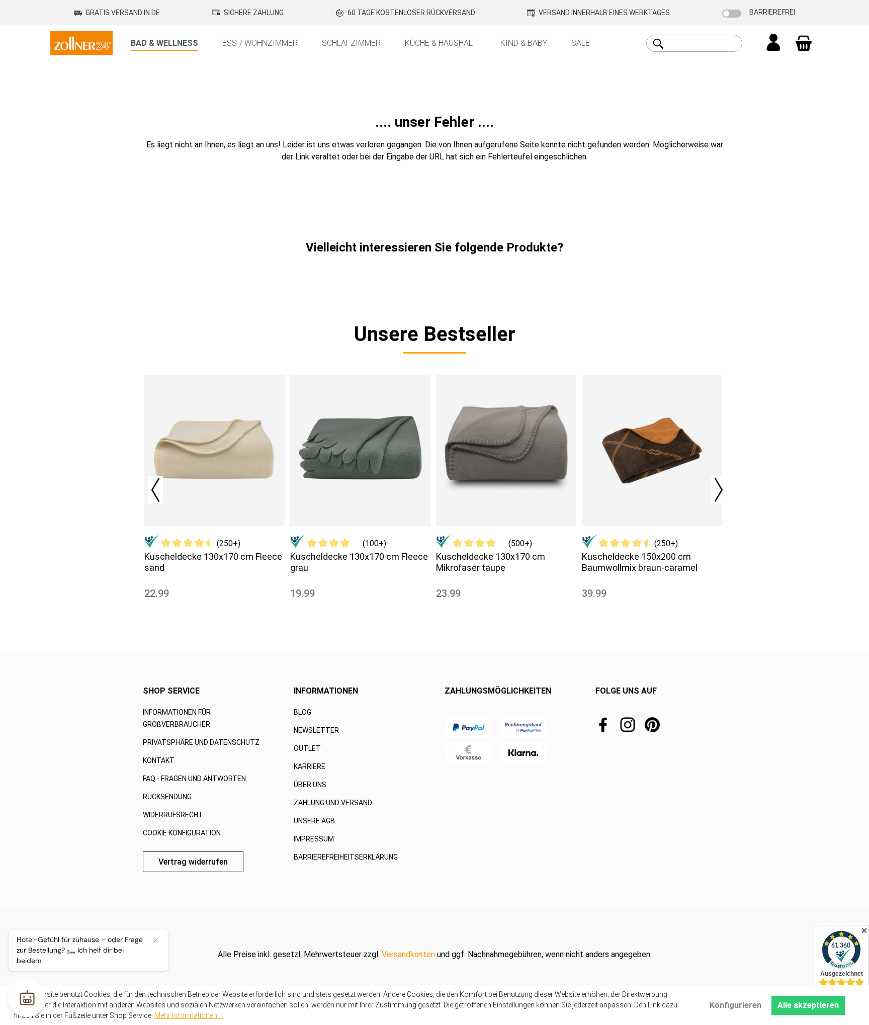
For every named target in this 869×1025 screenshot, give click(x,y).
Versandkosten (408, 954)
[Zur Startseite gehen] (81, 42)
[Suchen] (658, 43)
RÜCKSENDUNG (167, 797)
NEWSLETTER (316, 730)
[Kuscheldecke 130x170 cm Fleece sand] (214, 450)
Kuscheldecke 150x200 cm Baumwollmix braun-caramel (640, 562)
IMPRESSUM (314, 839)
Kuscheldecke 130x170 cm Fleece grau (359, 562)
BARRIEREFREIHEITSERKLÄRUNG (346, 857)
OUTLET (307, 748)
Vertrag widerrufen (193, 862)
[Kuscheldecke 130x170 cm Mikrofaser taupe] (506, 450)
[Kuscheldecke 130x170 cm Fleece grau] (360, 450)
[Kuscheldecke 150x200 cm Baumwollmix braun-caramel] (652, 450)
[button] (150, 487)
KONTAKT (159, 760)
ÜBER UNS (310, 785)
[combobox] (705, 43)
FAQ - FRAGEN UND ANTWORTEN (194, 779)
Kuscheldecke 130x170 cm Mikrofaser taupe (490, 562)
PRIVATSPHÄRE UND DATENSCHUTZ (201, 742)
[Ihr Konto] (773, 43)
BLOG (302, 712)
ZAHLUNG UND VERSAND (333, 803)
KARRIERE (309, 766)
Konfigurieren (735, 1005)
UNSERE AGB (314, 821)
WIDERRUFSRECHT (173, 815)
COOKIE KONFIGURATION (182, 833)
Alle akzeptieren (808, 1005)
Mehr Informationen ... (188, 1015)
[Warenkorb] (804, 43)
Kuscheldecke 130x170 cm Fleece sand (213, 562)
